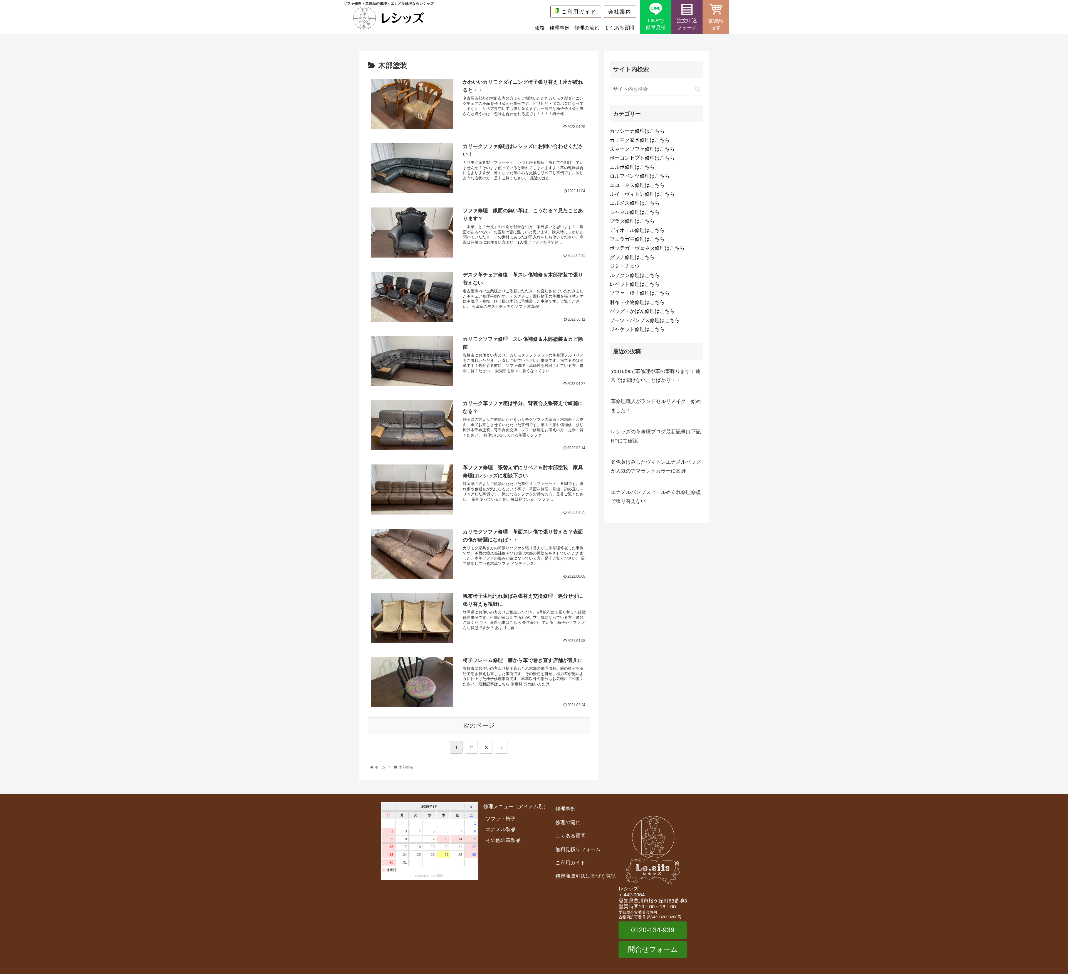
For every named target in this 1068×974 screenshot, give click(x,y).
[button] (697, 89)
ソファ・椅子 (501, 819)
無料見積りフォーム (577, 849)
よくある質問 (619, 28)
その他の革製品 (503, 840)
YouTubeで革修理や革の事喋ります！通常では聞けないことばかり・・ (655, 376)
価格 (540, 28)
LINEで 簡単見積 (656, 24)
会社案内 (620, 11)
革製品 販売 (715, 24)
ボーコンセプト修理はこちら (642, 158)
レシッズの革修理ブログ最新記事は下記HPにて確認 (656, 436)
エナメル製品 (501, 829)
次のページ (479, 725)
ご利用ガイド (579, 11)
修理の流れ (586, 28)
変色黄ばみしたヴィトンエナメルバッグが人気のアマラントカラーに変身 (656, 466)
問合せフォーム (653, 949)
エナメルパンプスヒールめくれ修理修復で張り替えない (656, 497)
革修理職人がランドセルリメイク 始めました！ (656, 406)
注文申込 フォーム (687, 24)
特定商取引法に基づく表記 (585, 876)
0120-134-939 (652, 930)
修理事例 (560, 28)
